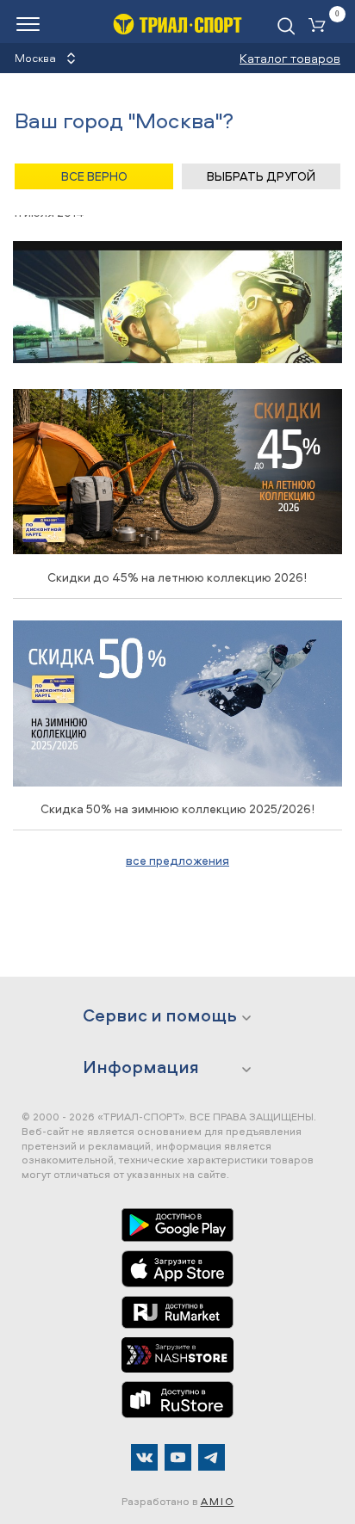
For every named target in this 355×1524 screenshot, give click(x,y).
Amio (217, 1501)
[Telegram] (211, 1457)
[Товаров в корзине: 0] (320, 26)
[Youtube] (178, 1457)
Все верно (94, 176)
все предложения (177, 860)
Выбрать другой (261, 176)
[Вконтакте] (144, 1457)
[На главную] (177, 23)
